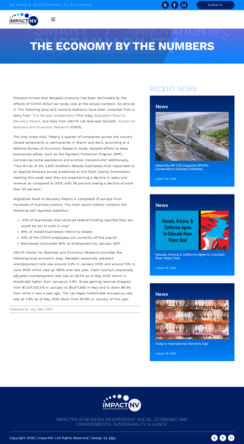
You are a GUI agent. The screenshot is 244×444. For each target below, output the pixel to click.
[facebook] (174, 5)
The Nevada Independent (53, 115)
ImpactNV (46, 438)
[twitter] (165, 5)
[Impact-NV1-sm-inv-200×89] (122, 396)
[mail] (184, 5)
